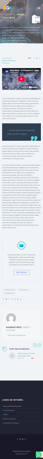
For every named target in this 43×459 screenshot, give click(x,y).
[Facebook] (3, 299)
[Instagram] (20, 439)
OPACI (5, 415)
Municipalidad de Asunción (12, 406)
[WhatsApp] (25, 439)
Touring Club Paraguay (11, 423)
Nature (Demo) (24, 290)
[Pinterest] (12, 299)
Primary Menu (39, 8)
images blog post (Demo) (26, 353)
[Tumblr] (15, 299)
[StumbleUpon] (21, 299)
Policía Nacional (8, 410)
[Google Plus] (9, 299)
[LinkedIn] (18, 299)
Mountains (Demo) (10, 290)
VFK (26, 454)
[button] (39, 455)
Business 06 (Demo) (9, 61)
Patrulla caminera (9, 419)
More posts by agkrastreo (17, 335)
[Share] (23, 439)
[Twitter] (6, 299)
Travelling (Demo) (9, 293)
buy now (21, 272)
